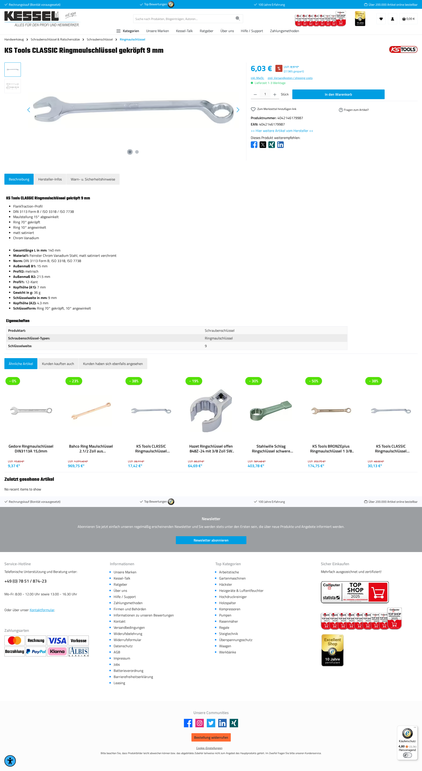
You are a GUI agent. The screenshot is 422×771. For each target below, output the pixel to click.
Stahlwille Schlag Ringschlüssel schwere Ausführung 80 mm (271, 449)
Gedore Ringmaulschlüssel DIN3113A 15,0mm (31, 449)
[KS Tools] (403, 52)
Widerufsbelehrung (128, 633)
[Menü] (415, 728)
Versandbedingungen (129, 627)
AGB (117, 652)
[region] (123, 109)
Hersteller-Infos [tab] (50, 179)
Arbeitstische (229, 572)
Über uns (120, 590)
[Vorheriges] (29, 110)
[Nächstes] (238, 110)
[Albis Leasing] (78, 651)
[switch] (407, 755)
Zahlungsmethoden (128, 602)
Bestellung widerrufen (211, 737)
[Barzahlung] (15, 651)
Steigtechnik (228, 633)
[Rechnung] (36, 640)
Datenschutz (123, 646)
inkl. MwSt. (257, 78)
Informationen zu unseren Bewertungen (144, 615)
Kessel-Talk (122, 578)
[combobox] (183, 18)
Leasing (119, 682)
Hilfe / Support (125, 596)
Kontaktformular (42, 609)
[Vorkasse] (78, 640)
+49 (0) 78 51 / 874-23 (25, 581)
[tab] (19, 179)
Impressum (122, 658)
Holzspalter (227, 602)
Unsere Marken (125, 572)
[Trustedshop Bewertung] (171, 4)
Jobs (117, 664)
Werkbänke (227, 652)
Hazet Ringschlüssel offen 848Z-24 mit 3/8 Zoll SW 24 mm (211, 449)
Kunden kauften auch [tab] (58, 363)
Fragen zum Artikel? (356, 110)
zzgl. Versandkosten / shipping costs (290, 78)
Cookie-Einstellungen (209, 748)
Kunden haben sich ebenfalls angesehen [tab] (113, 363)
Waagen (225, 646)
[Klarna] (57, 651)
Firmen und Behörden (130, 609)
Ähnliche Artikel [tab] (21, 363)
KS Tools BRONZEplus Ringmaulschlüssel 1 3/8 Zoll (331, 449)
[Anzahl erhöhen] (274, 94)
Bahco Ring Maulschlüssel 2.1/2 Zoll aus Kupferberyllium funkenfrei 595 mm (91, 449)
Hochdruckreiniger (233, 596)
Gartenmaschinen (232, 578)
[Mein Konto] (392, 18)
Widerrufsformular (127, 639)
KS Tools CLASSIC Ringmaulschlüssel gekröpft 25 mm (151, 449)
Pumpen (225, 615)
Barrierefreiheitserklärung (133, 676)
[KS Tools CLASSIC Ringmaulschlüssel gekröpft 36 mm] (133, 110)
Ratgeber (120, 584)
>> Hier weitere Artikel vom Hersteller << (282, 130)
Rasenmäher (228, 621)
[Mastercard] (15, 640)
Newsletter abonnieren (211, 540)
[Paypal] (36, 651)
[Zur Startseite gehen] (42, 18)
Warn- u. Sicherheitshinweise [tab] (93, 179)
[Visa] (57, 640)
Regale (224, 627)
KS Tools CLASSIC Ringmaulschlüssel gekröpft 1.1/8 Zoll (391, 449)
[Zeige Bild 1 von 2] (130, 152)
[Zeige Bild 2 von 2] (137, 152)
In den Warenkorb (338, 94)
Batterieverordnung (128, 670)
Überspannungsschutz (235, 639)
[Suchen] (238, 18)
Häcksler (225, 584)
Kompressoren (229, 609)
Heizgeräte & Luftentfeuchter (241, 590)
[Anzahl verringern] (255, 94)
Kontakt (120, 621)
